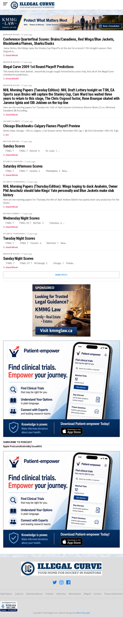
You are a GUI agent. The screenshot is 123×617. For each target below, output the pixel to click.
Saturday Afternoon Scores (22, 166)
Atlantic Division (12, 161)
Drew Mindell (12, 78)
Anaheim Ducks (11, 34)
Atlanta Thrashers (14, 181)
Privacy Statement (113, 594)
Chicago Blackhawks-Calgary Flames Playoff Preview (41, 126)
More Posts (61, 274)
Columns (19, 594)
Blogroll (87, 594)
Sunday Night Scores (18, 258)
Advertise (61, 594)
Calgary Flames (11, 121)
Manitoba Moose (34, 594)
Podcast (49, 594)
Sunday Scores (14, 146)
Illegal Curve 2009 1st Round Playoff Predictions (38, 67)
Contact (97, 594)
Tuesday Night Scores (19, 238)
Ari (7, 134)
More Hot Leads (83, 612)
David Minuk (12, 55)
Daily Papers (6, 594)
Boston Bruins (11, 141)
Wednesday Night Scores (21, 218)
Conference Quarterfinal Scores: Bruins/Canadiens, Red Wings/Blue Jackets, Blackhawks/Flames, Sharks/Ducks (58, 41)
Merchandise (75, 594)
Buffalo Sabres (11, 213)
